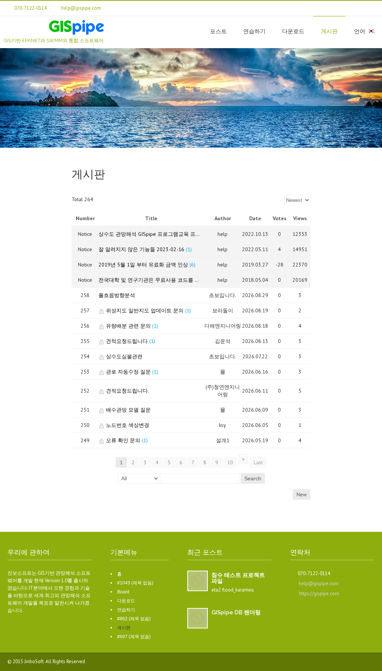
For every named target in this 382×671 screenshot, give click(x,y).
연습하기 (254, 31)
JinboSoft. (35, 661)
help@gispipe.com (319, 583)
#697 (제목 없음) (134, 636)
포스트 (218, 31)
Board (123, 591)
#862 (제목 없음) (134, 618)
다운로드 (293, 31)
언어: (361, 31)
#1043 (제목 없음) (135, 583)
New (302, 494)
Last (258, 462)
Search (252, 478)
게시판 (329, 31)
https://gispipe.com (319, 593)
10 (230, 462)
